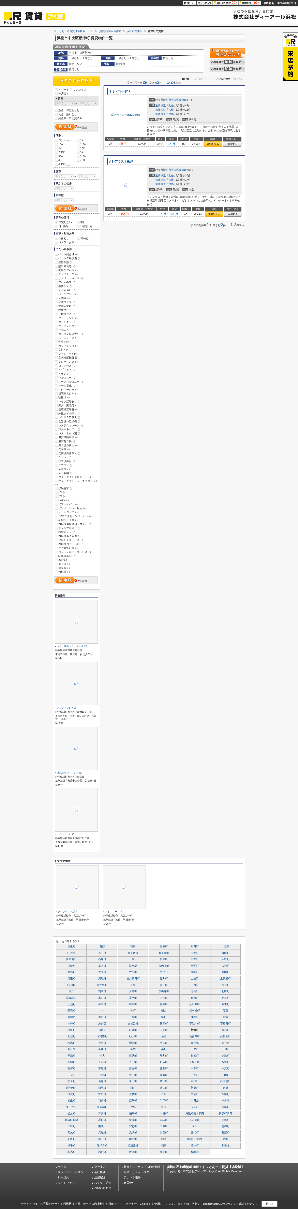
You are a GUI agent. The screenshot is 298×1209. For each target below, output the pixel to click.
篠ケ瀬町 (194, 1010)
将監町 (71, 1030)
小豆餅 (225, 946)
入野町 (225, 959)
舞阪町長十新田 (194, 1113)
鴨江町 (102, 991)
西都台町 (225, 1036)
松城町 (133, 1119)
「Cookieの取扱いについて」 (216, 1204)
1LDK (83, 144)
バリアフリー (68, 294)
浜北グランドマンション (70, 772)
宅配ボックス (68, 520)
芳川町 (102, 1113)
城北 (102, 1030)
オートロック (68, 512)
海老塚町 (164, 965)
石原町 (102, 959)
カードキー (66, 321)
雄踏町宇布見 (195, 1139)
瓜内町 (102, 965)
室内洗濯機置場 (69, 357)
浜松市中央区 (171, 99)
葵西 (102, 946)
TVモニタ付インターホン (75, 516)
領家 (163, 1145)
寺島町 (225, 1055)
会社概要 (100, 1172)
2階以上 (64, 559)
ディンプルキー (69, 528)
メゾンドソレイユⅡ (68, 707)
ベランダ (65, 373)
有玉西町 (133, 953)
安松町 (71, 1139)
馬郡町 (102, 1119)
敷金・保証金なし (68, 110)
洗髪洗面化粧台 (69, 453)
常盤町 (225, 1062)
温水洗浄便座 (68, 445)
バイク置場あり (69, 401)
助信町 (71, 1036)
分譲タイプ (66, 302)
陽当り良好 (66, 266)
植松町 (71, 965)
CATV (63, 500)
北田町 (225, 991)
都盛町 (195, 1055)
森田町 (164, 1132)
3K (81, 152)
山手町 (133, 1139)
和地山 (195, 1152)
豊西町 (164, 1068)
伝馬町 (164, 1062)
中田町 (133, 1075)
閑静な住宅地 (68, 270)
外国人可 (65, 329)
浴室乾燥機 (66, 441)
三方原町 (194, 1119)
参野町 (102, 1017)
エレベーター (68, 389)
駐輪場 (64, 397)
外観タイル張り (69, 413)
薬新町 (225, 1132)
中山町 (225, 1075)
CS (61, 492)
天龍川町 (194, 1062)
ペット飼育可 (68, 254)
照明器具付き (68, 393)
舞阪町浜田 (225, 1113)
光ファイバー (68, 504)
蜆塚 (225, 1017)
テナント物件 (132, 1177)
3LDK (83, 156)
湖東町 (225, 1004)
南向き (64, 567)
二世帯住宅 (66, 313)
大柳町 (195, 972)
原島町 (133, 1100)
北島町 (195, 991)
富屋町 (102, 1068)
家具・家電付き (69, 405)
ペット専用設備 (69, 258)
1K (81, 140)
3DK (60, 156)
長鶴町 (164, 1075)
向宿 (194, 1126)
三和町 (133, 1017)
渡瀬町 (133, 1152)
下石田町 (225, 1023)
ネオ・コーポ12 (119, 91)
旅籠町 (195, 1094)
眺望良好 (65, 309)
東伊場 (225, 1100)
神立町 (102, 1004)
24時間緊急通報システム (74, 524)
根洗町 (71, 1094)
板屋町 (164, 959)
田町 (225, 1049)
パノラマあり (66, 242)
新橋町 (195, 1087)
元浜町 (133, 1132)
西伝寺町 (194, 1036)
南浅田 (102, 1126)
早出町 (102, 1043)
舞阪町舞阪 (71, 1119)
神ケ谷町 (102, 985)
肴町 (133, 1010)
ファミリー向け (69, 353)
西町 (133, 1087)
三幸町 (164, 1126)
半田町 (164, 1100)
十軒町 (71, 1023)
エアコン (65, 465)
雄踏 (163, 1139)
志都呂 (102, 1023)
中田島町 (102, 1075)
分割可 (64, 298)
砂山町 (133, 1036)
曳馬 (171, 114)
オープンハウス (69, 325)
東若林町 (102, 1107)
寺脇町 (71, 1062)
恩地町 (102, 978)
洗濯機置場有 (68, 409)
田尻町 (195, 1049)
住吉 (163, 1036)
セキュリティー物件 (136, 1172)
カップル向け (68, 345)
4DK (82, 160)
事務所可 (65, 286)
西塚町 (102, 1087)
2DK (82, 148)
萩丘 (163, 1094)
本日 (83, 222)
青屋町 (164, 946)
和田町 (164, 1152)
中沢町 (225, 1068)
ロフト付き (66, 365)
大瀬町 (102, 972)
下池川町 (194, 1023)
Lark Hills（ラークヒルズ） (72, 646)
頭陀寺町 (102, 1036)
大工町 (164, 1043)
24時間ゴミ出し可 (70, 544)
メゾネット (66, 369)
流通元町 (133, 1145)
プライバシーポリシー (72, 1172)
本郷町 (164, 1113)
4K (60, 160)
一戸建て (63, 93)
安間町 (195, 953)
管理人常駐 (66, 306)
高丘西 (225, 1043)
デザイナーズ (68, 274)
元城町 (102, 1132)
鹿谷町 (195, 1017)
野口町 (102, 1094)
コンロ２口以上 (69, 417)
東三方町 (71, 1107)
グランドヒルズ (65, 834)
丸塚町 (164, 1119)
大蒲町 (225, 965)
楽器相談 (65, 262)
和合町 (102, 1152)
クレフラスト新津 (121, 161)
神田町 (164, 985)
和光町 (71, 1152)
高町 (163, 1049)
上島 (133, 985)
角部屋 (64, 571)
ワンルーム (65, 140)
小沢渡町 (194, 1004)
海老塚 (133, 965)
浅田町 (195, 946)
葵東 (133, 946)
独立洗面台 (66, 461)
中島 (71, 1075)
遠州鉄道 (160, 105)
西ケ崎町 (71, 1087)
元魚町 (71, 1132)
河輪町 (133, 991)
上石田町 (71, 985)
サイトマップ (66, 1182)
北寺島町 (71, 997)
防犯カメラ (66, 532)
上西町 (195, 985)
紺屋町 (133, 1004)
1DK (60, 144)
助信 (171, 105)
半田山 (195, 1100)
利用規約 (63, 1177)
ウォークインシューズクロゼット (76, 483)
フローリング (68, 361)
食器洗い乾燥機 (69, 421)
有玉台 (102, 953)
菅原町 (225, 1030)
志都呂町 (133, 1023)
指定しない (65, 222)
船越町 (71, 1113)
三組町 (225, 1119)
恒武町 (133, 1055)
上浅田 (195, 978)
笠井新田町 (133, 978)
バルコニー (66, 377)
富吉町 (133, 1068)
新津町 (183, 99)
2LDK (61, 152)
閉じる (269, 1203)
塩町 (163, 1017)
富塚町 (71, 1068)
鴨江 (71, 991)
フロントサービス (70, 539)
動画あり (85, 238)
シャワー (65, 457)
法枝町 (133, 1094)
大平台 (164, 972)
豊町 (225, 1139)
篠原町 (164, 1023)
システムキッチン (70, 425)
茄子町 (71, 1081)
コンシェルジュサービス (74, 551)
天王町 (133, 1062)
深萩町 (195, 1107)
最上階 (64, 563)
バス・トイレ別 (69, 433)
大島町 (71, 972)
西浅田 (195, 1081)
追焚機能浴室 (68, 437)
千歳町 (71, 1055)
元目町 (225, 997)
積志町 (71, 1043)
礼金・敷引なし (67, 114)
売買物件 (129, 1182)
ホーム (62, 1166)
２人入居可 (66, 290)
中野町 (195, 1075)
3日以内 (63, 226)
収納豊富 (65, 488)
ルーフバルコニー (70, 381)
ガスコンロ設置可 (70, 333)
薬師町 (195, 1132)
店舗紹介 (100, 1177)
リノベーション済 (70, 278)
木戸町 (102, 997)
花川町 (102, 1100)
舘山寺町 (164, 991)
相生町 (71, 946)
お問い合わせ (102, 1188)
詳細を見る (213, 144)
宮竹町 (133, 1126)
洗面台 (64, 449)
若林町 (195, 1145)
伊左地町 (71, 959)
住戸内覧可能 (68, 548)
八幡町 (225, 1094)
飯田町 (225, 953)
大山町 (225, 972)
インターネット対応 (72, 508)
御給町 (164, 1004)
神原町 (225, 985)
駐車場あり (66, 556)
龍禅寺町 (102, 1145)
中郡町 (195, 1068)
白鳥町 (133, 1030)
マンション (79, 89)
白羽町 (164, 1030)
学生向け (65, 341)
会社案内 (100, 1166)
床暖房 (64, 469)
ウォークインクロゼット (74, 477)
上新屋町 (225, 978)
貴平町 (133, 997)
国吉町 (164, 997)
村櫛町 (225, 1126)
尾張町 (71, 978)
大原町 (133, 972)
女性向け (65, 349)
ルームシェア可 (69, 337)
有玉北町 (71, 953)
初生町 (71, 1100)
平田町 (133, 1081)
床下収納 (65, 473)
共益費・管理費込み (70, 118)
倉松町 (195, 997)
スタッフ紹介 (102, 1182)
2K (60, 148)
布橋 (225, 1087)
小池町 (71, 1004)
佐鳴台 (71, 1017)
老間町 (195, 965)
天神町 (102, 1062)
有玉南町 (164, 953)
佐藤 (225, 1010)
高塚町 (102, 1049)
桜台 (163, 1010)
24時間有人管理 (69, 536)
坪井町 (164, 1055)
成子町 (164, 1081)
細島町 (133, 1113)
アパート (63, 89)
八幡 (171, 109)
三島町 (71, 1126)
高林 (133, 1049)
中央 (102, 1055)
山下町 (102, 1139)
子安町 (71, 1010)
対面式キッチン (69, 429)
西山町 (164, 1087)
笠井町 (164, 978)
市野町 (195, 959)
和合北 (225, 1145)
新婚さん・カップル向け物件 (142, 1166)
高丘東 (71, 1049)
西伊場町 (225, 1081)
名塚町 (102, 1081)
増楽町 (133, 1043)
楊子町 (71, 1145)
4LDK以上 (64, 164)
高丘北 (195, 1043)
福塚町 (225, 1107)
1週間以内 (86, 226)
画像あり (63, 238)
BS (61, 496)
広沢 (163, 1107)
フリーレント (68, 318)
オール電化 (66, 385)
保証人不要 (66, 282)
